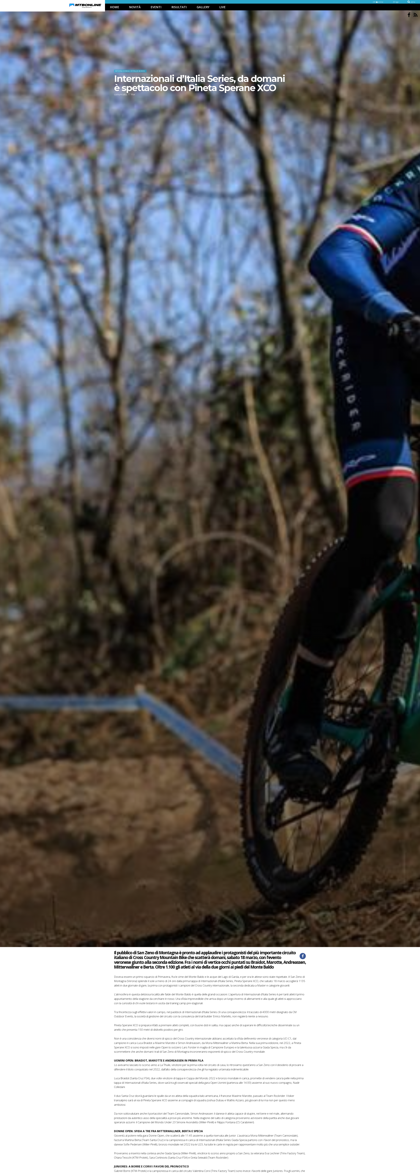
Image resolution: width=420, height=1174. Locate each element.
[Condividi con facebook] (303, 956)
